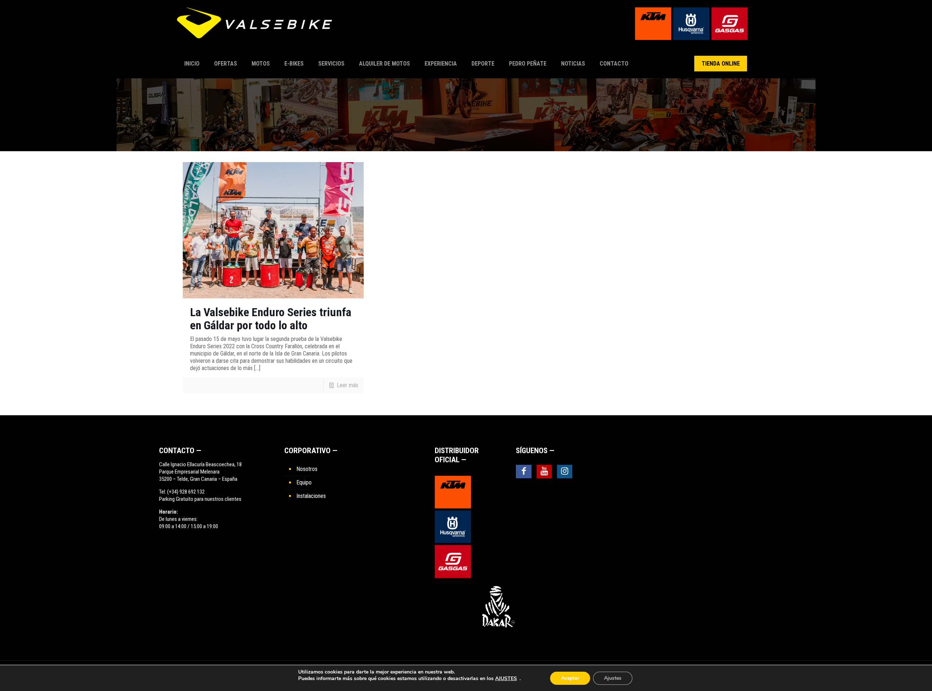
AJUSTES (506, 678)
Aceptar (570, 678)
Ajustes (612, 678)
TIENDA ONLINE (721, 63)
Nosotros (306, 469)
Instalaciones (311, 495)
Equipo (304, 482)
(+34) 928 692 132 (186, 491)
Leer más (347, 385)
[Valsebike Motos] (258, 26)
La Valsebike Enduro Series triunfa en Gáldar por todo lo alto (270, 318)
